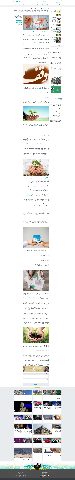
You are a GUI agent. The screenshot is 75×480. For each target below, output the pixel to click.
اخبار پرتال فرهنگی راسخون (45, 473)
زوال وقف (17, 22)
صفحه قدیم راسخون (38, 4)
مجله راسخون (57, 5)
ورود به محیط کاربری (41, 479)
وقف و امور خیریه (53, 5)
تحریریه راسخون (17, 17)
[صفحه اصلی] (22, 479)
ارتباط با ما (50, 479)
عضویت (16, 1)
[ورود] (21, 479)
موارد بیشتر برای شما (17, 25)
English (36, 479)
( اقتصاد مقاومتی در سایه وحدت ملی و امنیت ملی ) (17, 4)
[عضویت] (20, 479)
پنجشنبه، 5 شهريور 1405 (24, 4)
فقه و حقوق (49, 5)
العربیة (38, 479)
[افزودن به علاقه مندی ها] (18, 479)
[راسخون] (59, 2)
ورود (13, 1)
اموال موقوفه (20, 22)
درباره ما (47, 479)
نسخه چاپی (19, 24)
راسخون (60, 4)
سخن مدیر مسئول (53, 479)
